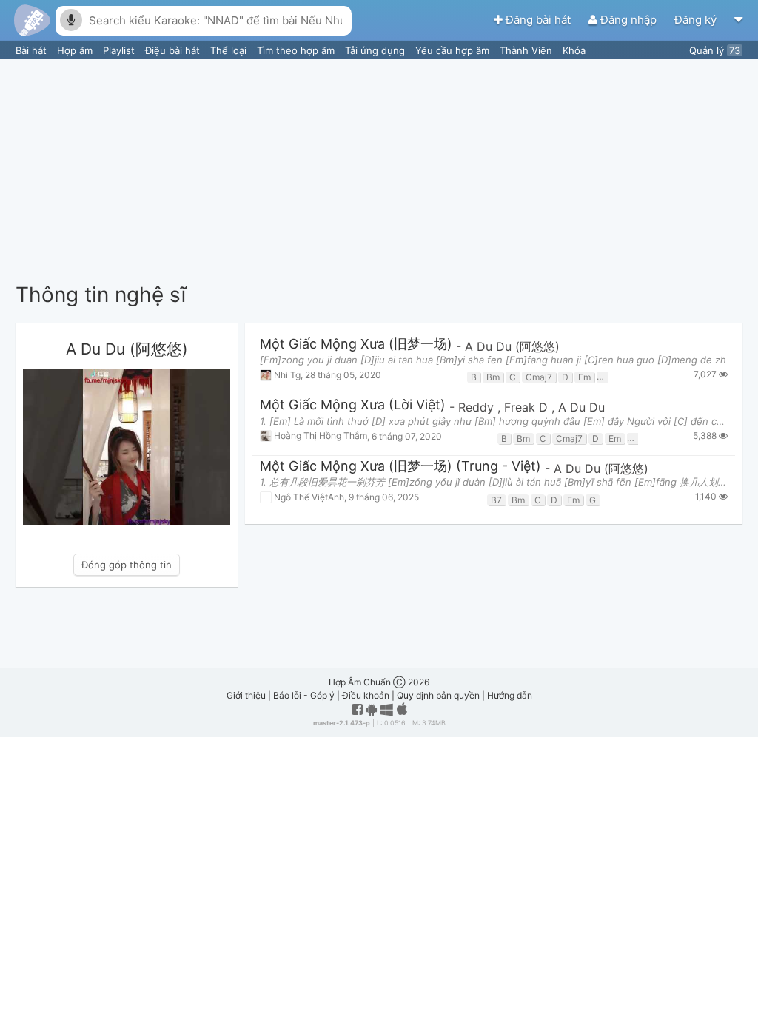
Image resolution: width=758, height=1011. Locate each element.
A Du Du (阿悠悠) (512, 346)
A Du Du (581, 407)
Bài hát (33, 50)
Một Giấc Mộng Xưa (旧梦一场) (356, 344)
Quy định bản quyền (438, 695)
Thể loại (229, 50)
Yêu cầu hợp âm (453, 50)
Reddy (477, 407)
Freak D (527, 407)
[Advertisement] (379, 170)
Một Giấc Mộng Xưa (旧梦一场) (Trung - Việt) (400, 467)
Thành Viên (527, 50)
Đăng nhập (628, 20)
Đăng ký (697, 20)
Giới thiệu (246, 695)
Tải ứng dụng (376, 50)
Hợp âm (76, 50)
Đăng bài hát (538, 20)
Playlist (120, 50)
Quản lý (714, 50)
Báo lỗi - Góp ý (304, 695)
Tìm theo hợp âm (297, 50)
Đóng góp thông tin (126, 565)
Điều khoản (365, 695)
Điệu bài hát (174, 50)
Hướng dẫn (509, 695)
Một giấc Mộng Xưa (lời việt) (353, 405)
